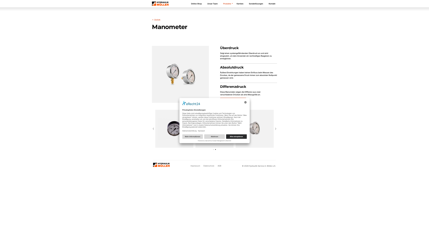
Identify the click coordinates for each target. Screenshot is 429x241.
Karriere (240, 4)
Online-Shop (196, 4)
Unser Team (212, 4)
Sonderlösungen (256, 4)
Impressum (195, 166)
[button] (153, 128)
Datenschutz (208, 166)
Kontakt (272, 4)
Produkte (227, 4)
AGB (219, 166)
